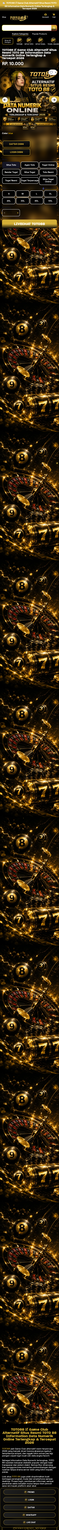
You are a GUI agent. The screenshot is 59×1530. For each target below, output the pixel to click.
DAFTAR (31, 1507)
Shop (4, 17)
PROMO (31, 1492)
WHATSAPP (31, 1514)
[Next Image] (54, 100)
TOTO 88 (16, 1476)
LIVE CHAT (31, 1522)
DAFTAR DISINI (16, 144)
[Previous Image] (5, 100)
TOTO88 (6, 1449)
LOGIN (31, 1499)
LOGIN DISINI (16, 152)
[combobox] (26, 28)
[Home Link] (18, 18)
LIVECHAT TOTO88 (29, 224)
